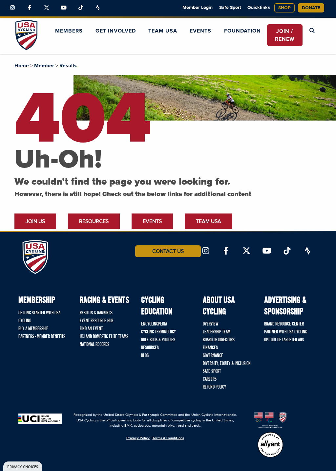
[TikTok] (80, 8)
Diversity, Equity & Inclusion (227, 363)
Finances (210, 348)
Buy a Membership (33, 328)
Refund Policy (214, 387)
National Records (94, 344)
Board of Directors (219, 340)
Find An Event (91, 328)
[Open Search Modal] (312, 30)
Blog (145, 355)
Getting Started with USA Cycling (39, 317)
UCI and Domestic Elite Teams (104, 336)
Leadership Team (216, 332)
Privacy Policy (138, 438)
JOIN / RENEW (285, 35)
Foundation (242, 31)
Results (68, 65)
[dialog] (22, 466)
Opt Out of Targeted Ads (284, 340)
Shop (284, 8)
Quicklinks (258, 7)
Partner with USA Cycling (285, 332)
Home (21, 65)
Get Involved (115, 31)
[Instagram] (12, 8)
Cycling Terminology (158, 332)
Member (44, 65)
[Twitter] (46, 8)
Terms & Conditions (168, 438)
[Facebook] (29, 8)
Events (200, 31)
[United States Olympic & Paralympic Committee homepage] (270, 420)
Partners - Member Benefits (41, 336)
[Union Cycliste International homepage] (40, 418)
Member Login (197, 7)
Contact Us (168, 251)
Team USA (162, 31)
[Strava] (97, 8)
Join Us (35, 221)
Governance (213, 355)
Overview (211, 324)
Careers (210, 379)
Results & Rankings (96, 313)
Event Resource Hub (96, 321)
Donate (311, 8)
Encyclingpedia (154, 324)
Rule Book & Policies (158, 340)
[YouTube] (63, 8)
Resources (94, 221)
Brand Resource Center (284, 324)
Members (69, 31)
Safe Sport (230, 7)
